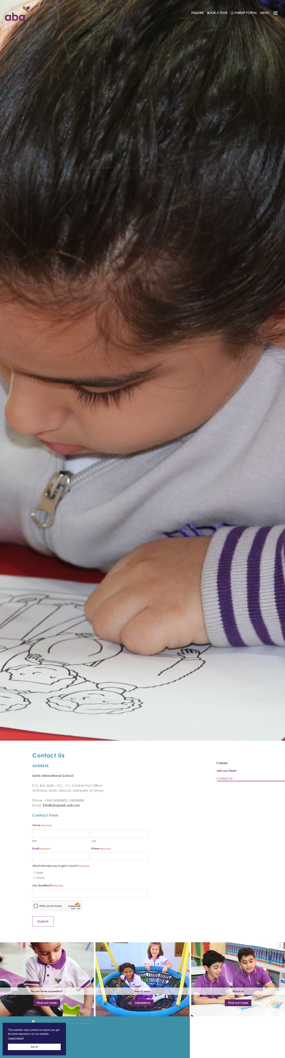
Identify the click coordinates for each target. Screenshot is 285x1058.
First (34, 840)
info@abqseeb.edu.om (61, 805)
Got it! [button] (34, 1046)
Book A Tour (217, 12)
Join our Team (226, 770)
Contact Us (224, 778)
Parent (245, 12)
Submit (43, 921)
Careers (222, 763)
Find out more (47, 1003)
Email (40, 872)
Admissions (142, 1003)
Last (93, 840)
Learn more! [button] (16, 1038)
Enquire (197, 12)
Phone (40, 877)
